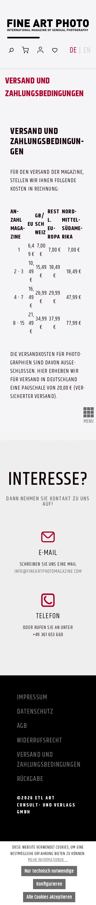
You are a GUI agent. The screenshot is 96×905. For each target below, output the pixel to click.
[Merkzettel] (55, 50)
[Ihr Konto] (40, 49)
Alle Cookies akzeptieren (49, 897)
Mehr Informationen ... (48, 859)
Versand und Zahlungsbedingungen (44, 759)
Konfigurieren (49, 884)
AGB (22, 725)
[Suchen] (11, 50)
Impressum (32, 697)
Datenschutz (35, 711)
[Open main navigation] (88, 412)
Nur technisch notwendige (49, 871)
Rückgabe (30, 779)
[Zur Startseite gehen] (48, 29)
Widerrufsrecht (39, 740)
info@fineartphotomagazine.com (48, 571)
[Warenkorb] (25, 49)
